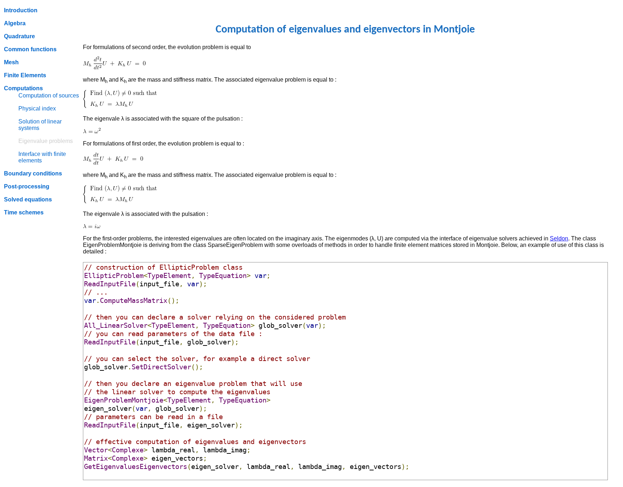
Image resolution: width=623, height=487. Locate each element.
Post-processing (26, 186)
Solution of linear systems (40, 124)
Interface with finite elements (42, 157)
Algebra (15, 23)
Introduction (20, 10)
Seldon (559, 238)
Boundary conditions (33, 173)
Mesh (11, 62)
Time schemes (24, 212)
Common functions (30, 49)
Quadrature (19, 36)
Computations (23, 88)
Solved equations (28, 199)
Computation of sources (48, 95)
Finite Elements (25, 75)
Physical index (37, 108)
